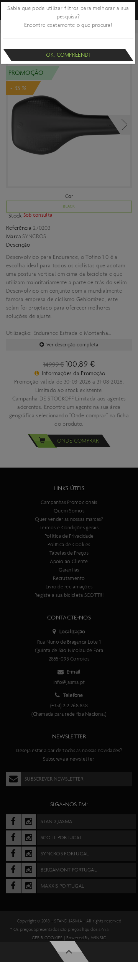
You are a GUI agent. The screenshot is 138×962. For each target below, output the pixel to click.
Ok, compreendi (68, 54)
